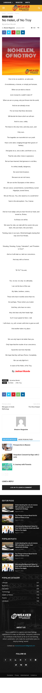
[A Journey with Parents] (7, 466)
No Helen (10, 383)
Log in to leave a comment (21, 487)
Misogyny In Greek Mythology (8, 408)
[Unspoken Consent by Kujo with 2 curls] (7, 457)
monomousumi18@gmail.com (25, 646)
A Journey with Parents (22, 464)
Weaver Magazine (9, 28)
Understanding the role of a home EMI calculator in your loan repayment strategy (26, 507)
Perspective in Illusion (21, 445)
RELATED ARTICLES (9, 439)
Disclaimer (10, 675)
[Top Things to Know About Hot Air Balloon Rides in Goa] (7, 519)
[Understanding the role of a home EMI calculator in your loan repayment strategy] (7, 508)
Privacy (17, 675)
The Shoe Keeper (34, 407)
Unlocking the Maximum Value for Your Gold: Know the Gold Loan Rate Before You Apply (27, 528)
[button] (39, 8)
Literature (10, 13)
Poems (17, 13)
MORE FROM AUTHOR (25, 439)
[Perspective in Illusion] (7, 447)
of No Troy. (19, 383)
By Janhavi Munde (15, 380)
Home (4, 13)
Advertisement (24, 675)
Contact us (34, 675)
